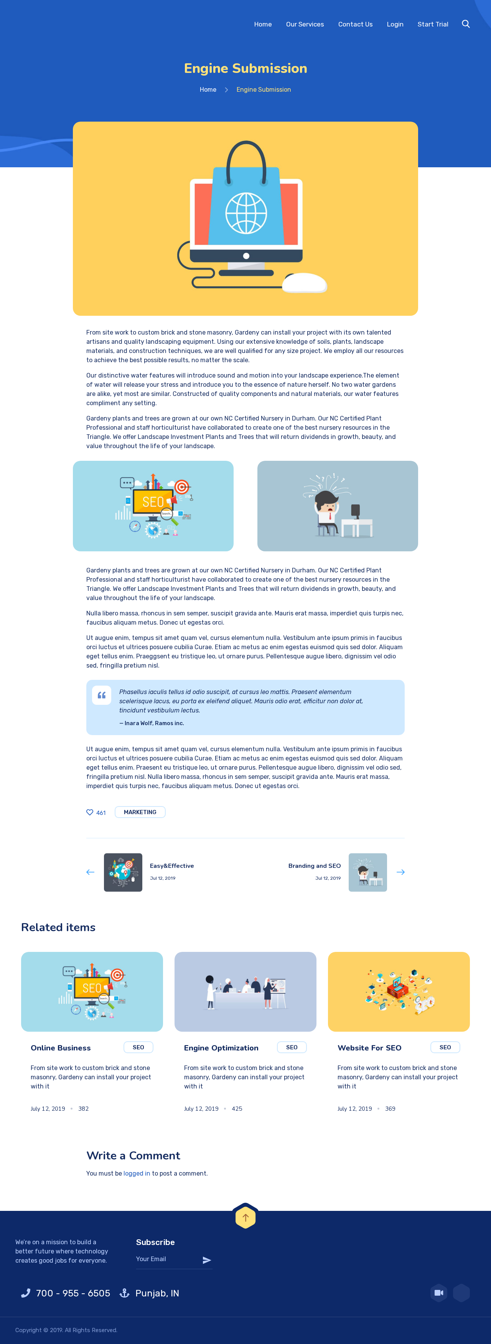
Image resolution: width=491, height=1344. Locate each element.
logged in (137, 1173)
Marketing (140, 812)
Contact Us (355, 24)
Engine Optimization (221, 1048)
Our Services (305, 24)
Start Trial (433, 24)
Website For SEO (370, 1048)
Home (263, 24)
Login (395, 24)
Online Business (61, 1048)
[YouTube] (438, 1293)
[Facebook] (461, 1293)
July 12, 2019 (48, 1109)
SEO (138, 1047)
